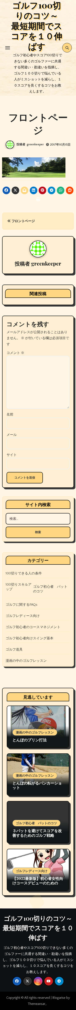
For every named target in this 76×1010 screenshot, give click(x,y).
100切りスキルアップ (19, 587)
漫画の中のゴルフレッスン (26, 661)
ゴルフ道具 (14, 649)
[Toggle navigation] (7, 47)
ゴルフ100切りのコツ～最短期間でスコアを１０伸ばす (38, 927)
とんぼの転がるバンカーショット (37, 785)
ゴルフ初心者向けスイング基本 (30, 638)
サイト (12, 455)
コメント (15, 353)
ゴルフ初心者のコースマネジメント (33, 627)
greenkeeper (35, 144)
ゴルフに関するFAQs (21, 605)
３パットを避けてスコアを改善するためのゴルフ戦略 (37, 833)
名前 (10, 414)
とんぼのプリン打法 (29, 739)
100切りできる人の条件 (24, 573)
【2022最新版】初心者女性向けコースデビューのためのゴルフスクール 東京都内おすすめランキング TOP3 (37, 885)
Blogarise (58, 998)
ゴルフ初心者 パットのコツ (50, 589)
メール (12, 435)
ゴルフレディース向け (23, 616)
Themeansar (36, 1004)
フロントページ (23, 221)
